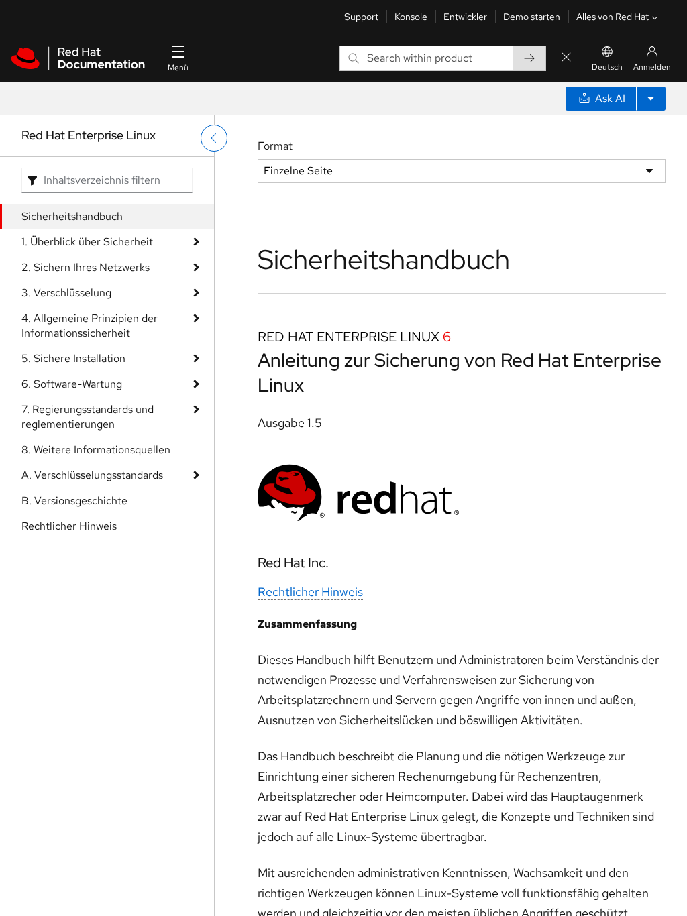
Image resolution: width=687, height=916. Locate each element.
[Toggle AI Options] (651, 99)
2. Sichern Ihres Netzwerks (85, 267)
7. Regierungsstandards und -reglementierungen (91, 416)
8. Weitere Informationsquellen (95, 450)
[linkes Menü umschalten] (214, 138)
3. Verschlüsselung (66, 293)
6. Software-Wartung (71, 384)
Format (275, 146)
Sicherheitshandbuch (72, 216)
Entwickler (465, 17)
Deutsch (607, 67)
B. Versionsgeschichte (74, 501)
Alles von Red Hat (612, 17)
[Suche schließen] (566, 58)
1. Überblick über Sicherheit (87, 242)
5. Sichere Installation (73, 358)
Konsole (410, 17)
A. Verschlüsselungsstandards (92, 475)
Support (361, 17)
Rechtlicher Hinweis (69, 526)
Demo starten (531, 17)
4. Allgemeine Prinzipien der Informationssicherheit (89, 325)
